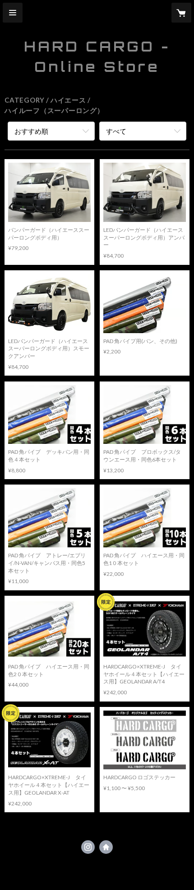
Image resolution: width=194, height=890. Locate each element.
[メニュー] (13, 13)
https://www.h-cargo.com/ (106, 847)
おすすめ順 (31, 131)
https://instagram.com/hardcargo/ (88, 847)
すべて (116, 131)
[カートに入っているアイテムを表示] (181, 13)
